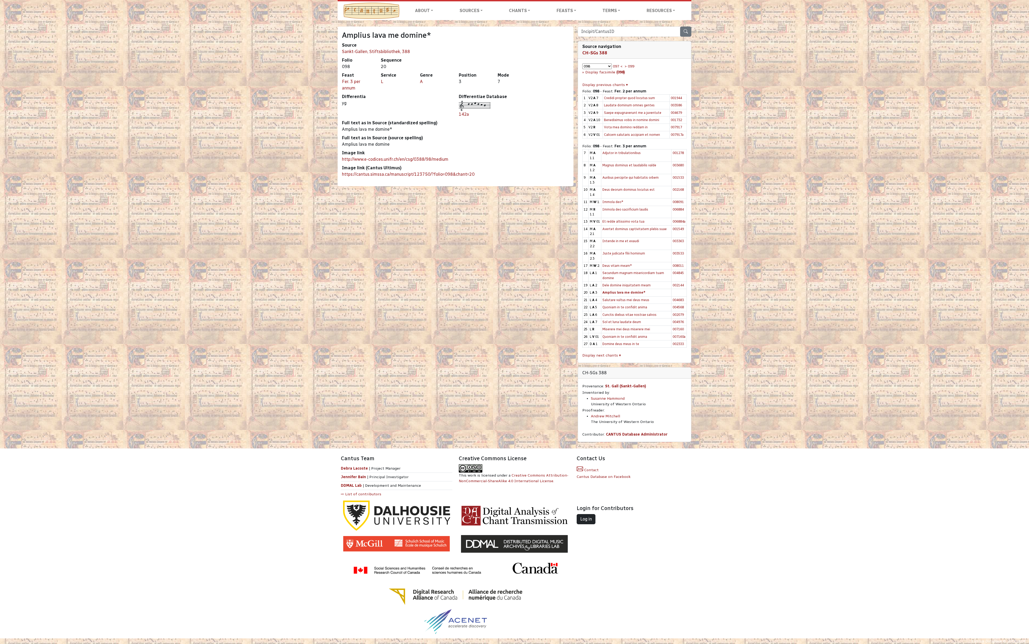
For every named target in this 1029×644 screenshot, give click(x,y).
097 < (617, 66)
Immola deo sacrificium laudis (625, 209)
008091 (678, 202)
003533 (678, 253)
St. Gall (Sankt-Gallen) (625, 386)
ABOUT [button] (422, 10)
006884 (678, 209)
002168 (678, 190)
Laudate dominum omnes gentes (629, 105)
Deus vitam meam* (617, 266)
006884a (679, 221)
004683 (678, 300)
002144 (678, 285)
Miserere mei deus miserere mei (626, 329)
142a (464, 114)
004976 (678, 322)
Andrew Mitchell (605, 416)
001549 (678, 229)
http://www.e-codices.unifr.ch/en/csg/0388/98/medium (395, 159)
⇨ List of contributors (361, 494)
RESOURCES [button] (659, 10)
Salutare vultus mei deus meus (625, 300)
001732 (676, 120)
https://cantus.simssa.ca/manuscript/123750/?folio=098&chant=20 (408, 174)
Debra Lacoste (354, 468)
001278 (678, 153)
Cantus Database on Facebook (604, 476)
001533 (678, 177)
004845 (678, 273)
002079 (678, 315)
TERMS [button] (609, 10)
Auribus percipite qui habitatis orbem (630, 177)
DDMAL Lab (351, 485)
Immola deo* (612, 202)
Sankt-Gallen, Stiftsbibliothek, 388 (376, 51)
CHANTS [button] (518, 10)
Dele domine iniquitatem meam (626, 285)
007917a (677, 135)
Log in (586, 519)
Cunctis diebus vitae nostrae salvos (629, 315)
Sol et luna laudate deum (621, 322)
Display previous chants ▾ (605, 85)
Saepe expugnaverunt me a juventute (632, 113)
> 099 (629, 66)
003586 (676, 105)
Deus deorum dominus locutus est (628, 190)
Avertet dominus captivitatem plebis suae (634, 229)
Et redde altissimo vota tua (623, 221)
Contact (591, 470)
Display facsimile (605, 72)
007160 (678, 329)
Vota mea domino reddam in (626, 127)
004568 (678, 307)
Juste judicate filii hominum (623, 253)
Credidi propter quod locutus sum (629, 98)
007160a (679, 337)
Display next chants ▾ (601, 355)
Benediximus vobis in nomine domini (631, 120)
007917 (676, 127)
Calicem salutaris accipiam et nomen (632, 135)
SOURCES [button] (469, 10)
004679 (676, 113)
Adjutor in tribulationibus (621, 153)
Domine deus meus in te (620, 344)
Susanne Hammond (608, 398)
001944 (676, 98)
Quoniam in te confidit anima (624, 307)
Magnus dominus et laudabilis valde (629, 165)
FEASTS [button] (565, 10)
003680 (678, 165)
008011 (678, 266)
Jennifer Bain (354, 477)
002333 (678, 344)
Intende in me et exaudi (620, 241)
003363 (678, 241)
